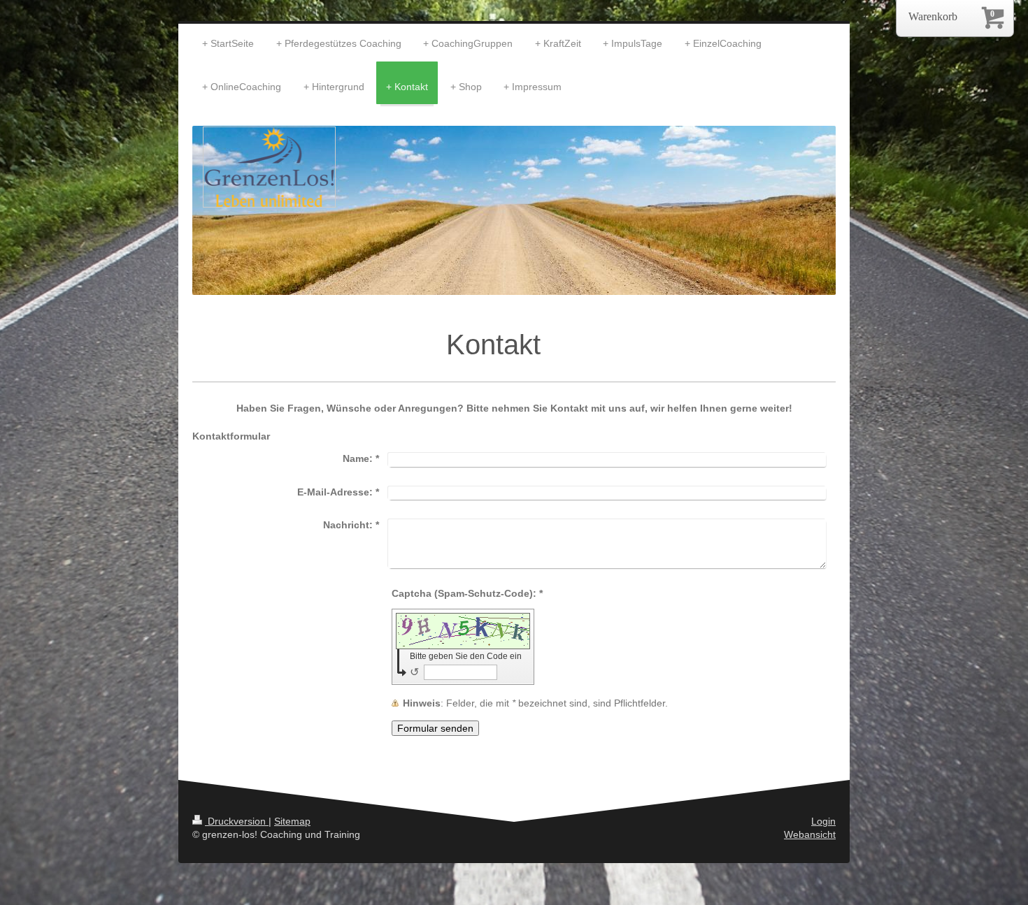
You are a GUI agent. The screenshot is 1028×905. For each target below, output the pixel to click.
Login (823, 821)
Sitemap (292, 821)
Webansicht (810, 834)
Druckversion (237, 821)
